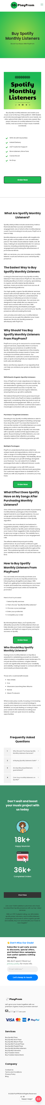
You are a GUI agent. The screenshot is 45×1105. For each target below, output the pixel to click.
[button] (22, 752)
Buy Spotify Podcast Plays (14, 1044)
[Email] (38, 1099)
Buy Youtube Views (12, 1053)
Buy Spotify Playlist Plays (14, 1046)
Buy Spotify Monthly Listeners (15, 1048)
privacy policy (13, 964)
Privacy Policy (10, 1074)
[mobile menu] (42, 5)
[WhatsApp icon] (21, 1097)
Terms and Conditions (13, 1072)
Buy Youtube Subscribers (14, 1055)
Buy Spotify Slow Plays (13, 1039)
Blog (7, 1076)
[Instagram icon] (24, 1097)
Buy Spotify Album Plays (14, 1042)
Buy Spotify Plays (11, 1037)
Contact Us (9, 1070)
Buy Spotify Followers (13, 1050)
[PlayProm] (22, 5)
